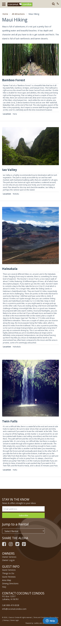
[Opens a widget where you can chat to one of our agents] (50, 621)
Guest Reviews (9, 576)
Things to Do (8, 573)
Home (5, 14)
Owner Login (14, 620)
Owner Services (9, 557)
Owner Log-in (8, 560)
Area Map (6, 580)
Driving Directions (10, 583)
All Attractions (18, 14)
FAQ (4, 587)
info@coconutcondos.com (14, 609)
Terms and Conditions (41, 617)
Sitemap (6, 620)
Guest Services (9, 570)
